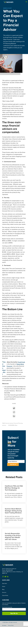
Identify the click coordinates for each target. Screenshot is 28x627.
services (4, 425)
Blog (16, 425)
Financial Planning (18, 423)
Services (4, 592)
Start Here (4, 583)
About (3, 586)
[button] (26, 2)
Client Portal (5, 595)
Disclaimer (4, 625)
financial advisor (9, 423)
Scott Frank (21, 362)
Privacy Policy (11, 625)
